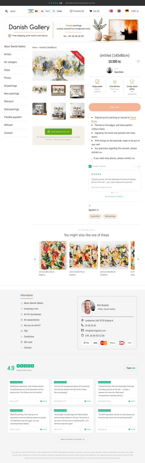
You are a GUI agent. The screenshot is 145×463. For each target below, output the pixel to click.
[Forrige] (35, 259)
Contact (8, 133)
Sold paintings (11, 109)
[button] (136, 11)
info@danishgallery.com (95, 330)
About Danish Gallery (14, 46)
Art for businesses (32, 314)
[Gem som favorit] (138, 61)
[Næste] (138, 259)
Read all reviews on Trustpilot (71, 439)
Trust (131, 368)
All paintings (10, 85)
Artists (7, 54)
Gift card (28, 342)
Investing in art (31, 308)
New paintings (11, 93)
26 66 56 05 (90, 325)
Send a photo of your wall (60, 131)
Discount (9, 101)
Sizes (7, 70)
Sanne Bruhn (118, 72)
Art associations (32, 319)
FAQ (26, 330)
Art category (10, 62)
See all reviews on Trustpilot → (114, 196)
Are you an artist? (32, 325)
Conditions (29, 336)
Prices (7, 78)
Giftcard (8, 125)
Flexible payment (13, 117)
